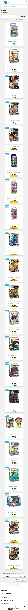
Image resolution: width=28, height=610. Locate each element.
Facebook (10, 584)
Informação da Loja (7, 600)
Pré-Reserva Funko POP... (14, 539)
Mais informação (17, 608)
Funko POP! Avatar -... (14, 120)
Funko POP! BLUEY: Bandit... (14, 329)
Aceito (10, 608)
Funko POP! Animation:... (14, 355)
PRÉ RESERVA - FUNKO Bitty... (14, 172)
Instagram (17, 584)
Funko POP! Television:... (14, 94)
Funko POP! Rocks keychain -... (14, 41)
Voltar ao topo (21, 580)
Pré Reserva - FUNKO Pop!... (14, 146)
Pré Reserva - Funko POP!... (14, 251)
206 (8, 576)
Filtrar (23, 16)
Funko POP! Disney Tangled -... (14, 67)
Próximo (23, 576)
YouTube (14, 584)
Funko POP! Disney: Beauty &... (14, 434)
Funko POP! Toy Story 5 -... (14, 460)
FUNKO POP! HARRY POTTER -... (14, 382)
